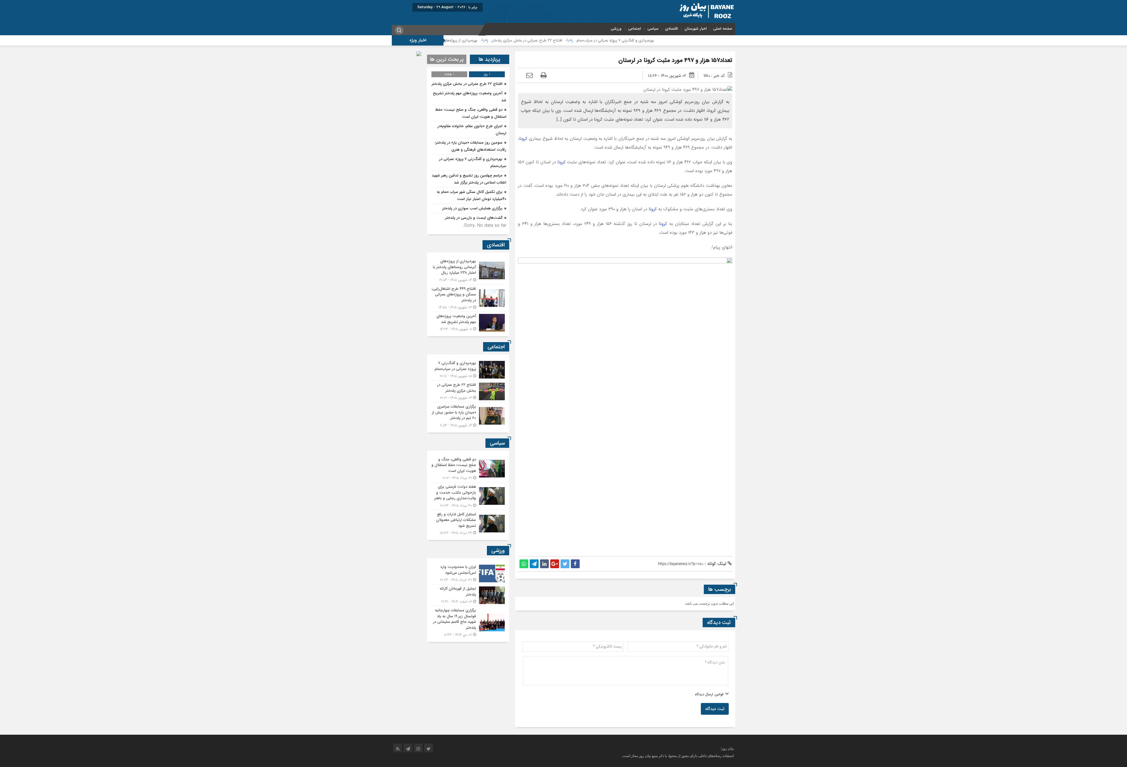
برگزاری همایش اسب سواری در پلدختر (472, 208)
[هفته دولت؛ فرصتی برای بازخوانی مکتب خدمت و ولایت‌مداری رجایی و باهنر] (468, 496)
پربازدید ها (489, 59)
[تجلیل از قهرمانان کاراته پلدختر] (468, 595)
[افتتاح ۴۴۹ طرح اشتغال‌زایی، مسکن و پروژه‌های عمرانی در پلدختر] (468, 298)
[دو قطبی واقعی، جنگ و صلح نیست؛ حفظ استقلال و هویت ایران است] (468, 468)
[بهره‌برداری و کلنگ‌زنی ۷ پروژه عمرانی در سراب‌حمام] (468, 369)
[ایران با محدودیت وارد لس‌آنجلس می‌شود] (468, 573)
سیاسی (653, 29)
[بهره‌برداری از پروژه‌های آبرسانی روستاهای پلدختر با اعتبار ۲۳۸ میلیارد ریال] (468, 270)
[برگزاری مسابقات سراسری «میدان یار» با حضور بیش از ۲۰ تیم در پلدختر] (468, 415)
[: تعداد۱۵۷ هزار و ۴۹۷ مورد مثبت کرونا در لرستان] (529, 76)
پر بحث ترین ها (447, 59)
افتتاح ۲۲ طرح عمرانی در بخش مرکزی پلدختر (571, 40)
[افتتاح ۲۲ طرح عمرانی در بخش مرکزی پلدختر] (468, 391)
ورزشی (616, 29)
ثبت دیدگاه (714, 709)
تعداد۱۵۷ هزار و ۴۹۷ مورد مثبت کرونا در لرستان (675, 60)
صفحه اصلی (722, 29)
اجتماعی (634, 29)
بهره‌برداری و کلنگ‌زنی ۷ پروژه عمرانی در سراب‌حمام (659, 40)
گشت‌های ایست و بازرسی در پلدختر (473, 218)
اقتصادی (671, 29)
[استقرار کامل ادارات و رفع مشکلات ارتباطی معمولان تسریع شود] (468, 523)
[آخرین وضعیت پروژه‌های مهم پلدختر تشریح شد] (468, 322)
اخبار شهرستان (695, 29)
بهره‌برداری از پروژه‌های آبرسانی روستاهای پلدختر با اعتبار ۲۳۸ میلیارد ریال (465, 40)
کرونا (524, 138)
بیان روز (645, 756)
